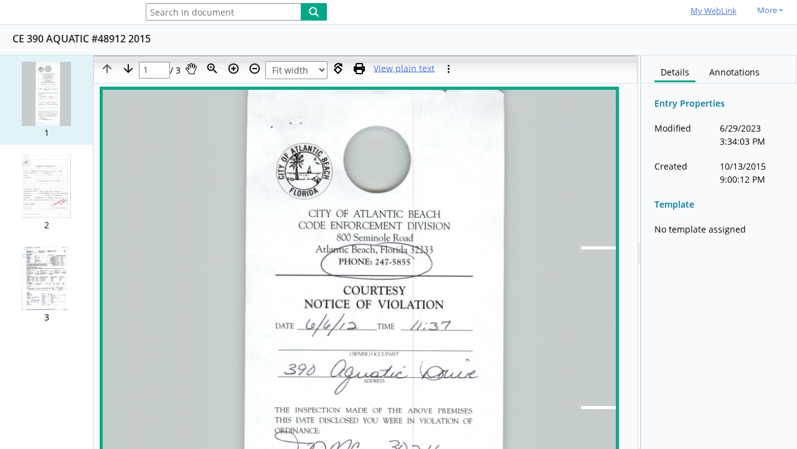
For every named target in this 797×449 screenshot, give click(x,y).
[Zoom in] (233, 68)
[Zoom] (212, 68)
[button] (46, 100)
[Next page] (128, 68)
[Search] (314, 12)
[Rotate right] (338, 68)
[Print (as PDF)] (359, 68)
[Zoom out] (254, 68)
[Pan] (191, 68)
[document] (719, 252)
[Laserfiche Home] (65, 12)
